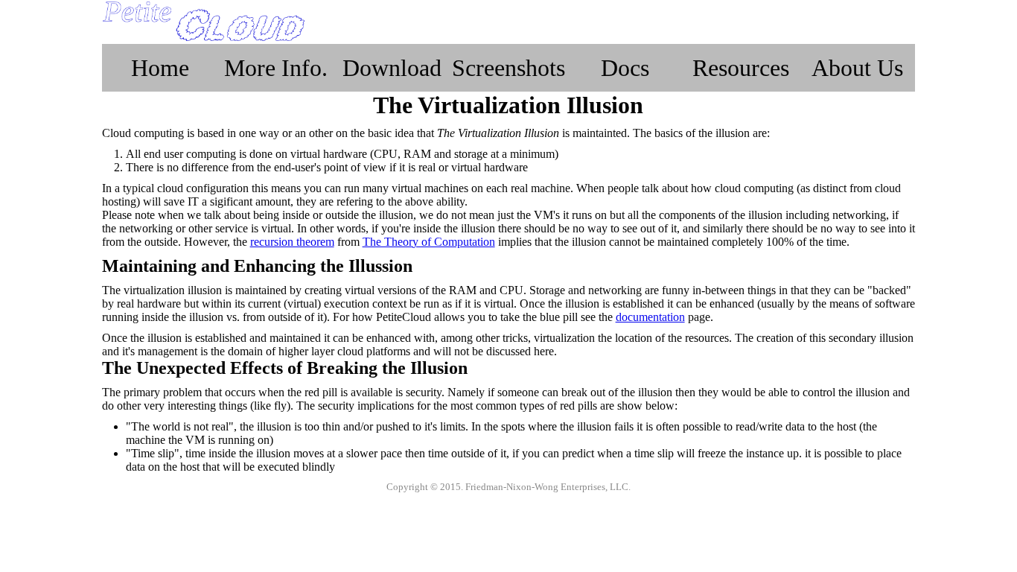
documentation (650, 317)
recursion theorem (292, 241)
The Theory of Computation (429, 241)
